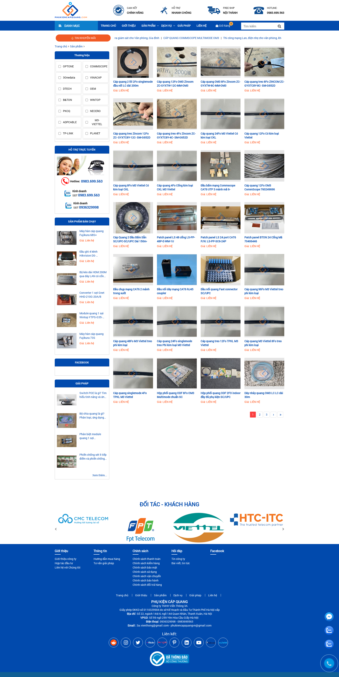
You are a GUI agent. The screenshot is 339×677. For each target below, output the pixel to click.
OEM (93, 88)
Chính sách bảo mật (145, 567)
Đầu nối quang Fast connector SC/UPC (219, 291)
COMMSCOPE (98, 66)
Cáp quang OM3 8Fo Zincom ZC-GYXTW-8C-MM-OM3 (220, 83)
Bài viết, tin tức (180, 563)
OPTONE (68, 66)
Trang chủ (108, 25)
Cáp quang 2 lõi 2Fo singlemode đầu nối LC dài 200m (133, 83)
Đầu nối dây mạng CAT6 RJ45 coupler (175, 291)
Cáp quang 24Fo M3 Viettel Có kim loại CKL (219, 135)
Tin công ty (178, 559)
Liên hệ (202, 25)
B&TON (67, 100)
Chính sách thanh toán (146, 559)
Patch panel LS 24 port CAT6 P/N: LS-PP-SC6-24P (218, 239)
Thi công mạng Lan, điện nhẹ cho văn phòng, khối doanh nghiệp (231, 38)
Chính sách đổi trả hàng (147, 585)
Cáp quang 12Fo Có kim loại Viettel (261, 135)
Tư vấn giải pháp (104, 563)
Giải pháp (184, 25)
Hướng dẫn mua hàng (107, 559)
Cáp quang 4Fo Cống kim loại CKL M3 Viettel (175, 187)
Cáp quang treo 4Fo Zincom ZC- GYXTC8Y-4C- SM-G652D (176, 135)
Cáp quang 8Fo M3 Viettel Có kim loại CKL (131, 187)
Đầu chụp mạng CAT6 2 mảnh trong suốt (131, 291)
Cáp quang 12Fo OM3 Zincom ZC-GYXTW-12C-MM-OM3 (175, 83)
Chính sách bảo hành (146, 580)
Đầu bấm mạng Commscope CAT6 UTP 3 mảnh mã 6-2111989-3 (218, 187)
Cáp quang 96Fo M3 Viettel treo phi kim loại (263, 291)
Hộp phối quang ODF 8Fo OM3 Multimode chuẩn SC (175, 395)
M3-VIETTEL (97, 122)
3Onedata (69, 77)
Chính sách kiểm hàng (146, 563)
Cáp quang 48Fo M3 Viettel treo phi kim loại (132, 343)
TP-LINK (68, 133)
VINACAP (96, 77)
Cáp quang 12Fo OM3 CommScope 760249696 (259, 187)
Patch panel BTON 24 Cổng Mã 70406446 (263, 239)
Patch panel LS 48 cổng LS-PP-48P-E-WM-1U (176, 239)
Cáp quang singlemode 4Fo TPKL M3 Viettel (130, 395)
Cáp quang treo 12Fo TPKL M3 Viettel (219, 343)
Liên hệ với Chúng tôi (67, 567)
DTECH (67, 88)
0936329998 (89, 207)
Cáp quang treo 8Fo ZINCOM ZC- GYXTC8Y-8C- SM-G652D (264, 83)
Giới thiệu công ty (65, 559)
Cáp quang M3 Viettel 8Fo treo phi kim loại (263, 343)
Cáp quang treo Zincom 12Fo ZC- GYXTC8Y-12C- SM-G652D (131, 135)
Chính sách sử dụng (145, 572)
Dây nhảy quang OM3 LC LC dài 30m (263, 395)
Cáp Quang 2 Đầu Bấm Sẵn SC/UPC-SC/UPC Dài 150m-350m (130, 239)
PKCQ (66, 111)
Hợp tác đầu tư (64, 563)
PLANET (95, 133)
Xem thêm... (99, 475)
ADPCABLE (70, 122)
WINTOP (95, 100)
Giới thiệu (129, 25)
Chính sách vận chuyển (147, 576)
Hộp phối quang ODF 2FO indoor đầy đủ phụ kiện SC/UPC (221, 395)
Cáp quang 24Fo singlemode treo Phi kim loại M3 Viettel (174, 343)
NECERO (95, 111)
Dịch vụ (166, 25)
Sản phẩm (148, 25)
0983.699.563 (92, 181)
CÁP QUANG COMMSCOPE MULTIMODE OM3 (161, 38)
